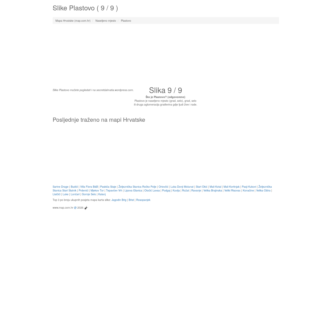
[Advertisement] (163, 54)
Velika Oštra (263, 190)
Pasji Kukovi (249, 186)
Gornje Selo (89, 194)
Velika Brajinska (212, 190)
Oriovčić (163, 186)
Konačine (248, 190)
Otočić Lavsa (152, 190)
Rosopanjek (143, 200)
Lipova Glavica (133, 190)
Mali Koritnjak (232, 186)
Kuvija (176, 190)
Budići (74, 186)
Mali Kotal (215, 186)
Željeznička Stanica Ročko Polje (137, 186)
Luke (65, 194)
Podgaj (166, 190)
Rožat (185, 190)
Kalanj (102, 194)
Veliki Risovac (232, 190)
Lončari (75, 194)
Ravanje (196, 190)
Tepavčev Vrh (114, 190)
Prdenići (83, 190)
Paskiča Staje (108, 186)
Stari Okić (201, 186)
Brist (131, 200)
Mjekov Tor (97, 190)
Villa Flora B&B (89, 186)
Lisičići (56, 194)
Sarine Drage (60, 186)
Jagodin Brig (118, 200)
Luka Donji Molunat (182, 186)
